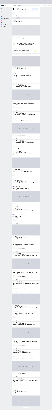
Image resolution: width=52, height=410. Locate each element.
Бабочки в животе (20, 42)
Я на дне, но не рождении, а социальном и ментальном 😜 (24, 51)
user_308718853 (16, 42)
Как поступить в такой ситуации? (19, 48)
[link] (26, 69)
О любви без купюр (19, 38)
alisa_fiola (15, 38)
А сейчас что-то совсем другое (21, 9)
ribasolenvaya (15, 50)
